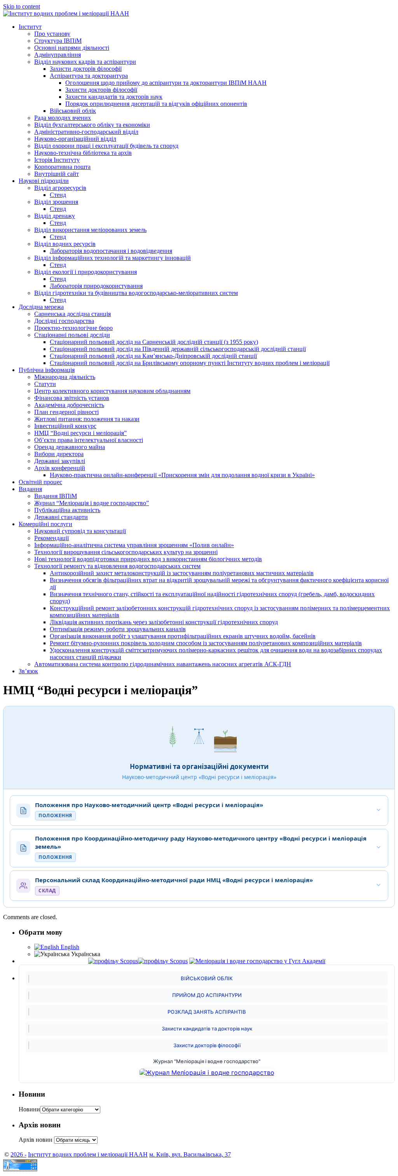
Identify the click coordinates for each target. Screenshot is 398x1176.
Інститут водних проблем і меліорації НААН (88, 1154)
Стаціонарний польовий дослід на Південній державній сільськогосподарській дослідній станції (178, 349)
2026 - (18, 1154)
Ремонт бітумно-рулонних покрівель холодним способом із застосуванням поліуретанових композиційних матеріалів (206, 643)
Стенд (58, 194)
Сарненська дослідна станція (72, 314)
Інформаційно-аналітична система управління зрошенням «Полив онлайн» (134, 545)
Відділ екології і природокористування (85, 272)
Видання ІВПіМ (55, 496)
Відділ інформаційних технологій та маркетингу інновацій (112, 258)
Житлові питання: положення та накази (87, 419)
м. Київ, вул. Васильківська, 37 (190, 1154)
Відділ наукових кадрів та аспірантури (85, 61)
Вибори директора (59, 454)
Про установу (52, 33)
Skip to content (21, 6)
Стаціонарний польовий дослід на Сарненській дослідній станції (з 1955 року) (154, 342)
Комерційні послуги (45, 524)
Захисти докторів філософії (86, 68)
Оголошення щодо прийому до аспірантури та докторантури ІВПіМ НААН (166, 82)
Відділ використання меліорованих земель (90, 229)
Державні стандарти (61, 517)
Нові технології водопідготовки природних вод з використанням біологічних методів (148, 559)
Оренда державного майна (69, 447)
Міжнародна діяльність (64, 377)
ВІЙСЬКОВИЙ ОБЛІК (207, 978)
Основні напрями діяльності (71, 47)
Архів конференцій (59, 468)
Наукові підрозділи (44, 180)
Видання (30, 489)
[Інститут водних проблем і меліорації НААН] (66, 13)
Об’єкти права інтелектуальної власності (88, 440)
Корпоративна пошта (62, 166)
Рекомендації (51, 538)
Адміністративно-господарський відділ (86, 131)
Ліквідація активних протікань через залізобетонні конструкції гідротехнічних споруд (164, 622)
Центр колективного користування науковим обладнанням (112, 391)
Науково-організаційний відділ (75, 138)
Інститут (30, 26)
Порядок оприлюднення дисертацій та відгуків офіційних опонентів (156, 103)
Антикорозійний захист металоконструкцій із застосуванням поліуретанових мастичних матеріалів (182, 573)
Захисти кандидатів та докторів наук (113, 96)
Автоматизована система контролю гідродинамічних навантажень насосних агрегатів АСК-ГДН (162, 664)
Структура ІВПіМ (58, 40)
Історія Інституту (57, 159)
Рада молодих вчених (62, 117)
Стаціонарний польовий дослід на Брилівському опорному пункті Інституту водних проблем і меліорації (190, 363)
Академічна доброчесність (69, 405)
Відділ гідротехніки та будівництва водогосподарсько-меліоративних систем (136, 293)
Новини (29, 1109)
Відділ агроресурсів (60, 187)
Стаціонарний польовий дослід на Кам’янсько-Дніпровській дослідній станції (153, 356)
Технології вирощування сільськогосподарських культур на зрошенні (126, 552)
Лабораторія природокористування (96, 286)
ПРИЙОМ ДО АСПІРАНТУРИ (207, 995)
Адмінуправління (57, 54)
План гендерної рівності (66, 412)
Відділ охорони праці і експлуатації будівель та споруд (106, 145)
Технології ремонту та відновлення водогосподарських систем (117, 566)
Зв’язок (28, 671)
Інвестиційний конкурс (65, 426)
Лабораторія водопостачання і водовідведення (111, 250)
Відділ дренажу (54, 215)
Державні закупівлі (59, 461)
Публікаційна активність (67, 510)
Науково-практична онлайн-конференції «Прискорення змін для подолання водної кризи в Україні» (182, 475)
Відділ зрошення (56, 201)
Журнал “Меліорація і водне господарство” (91, 503)
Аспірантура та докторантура (89, 75)
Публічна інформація (47, 370)
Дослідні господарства (64, 321)
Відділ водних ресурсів (65, 243)
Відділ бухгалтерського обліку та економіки (92, 124)
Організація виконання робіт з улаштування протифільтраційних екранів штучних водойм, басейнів (183, 636)
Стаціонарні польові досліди (72, 335)
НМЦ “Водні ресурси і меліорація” (80, 433)
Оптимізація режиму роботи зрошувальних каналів (118, 629)
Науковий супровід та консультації (80, 531)
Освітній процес (40, 482)
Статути (45, 384)
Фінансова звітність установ (71, 398)
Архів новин (35, 1139)
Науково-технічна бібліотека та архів (83, 152)
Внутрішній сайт (56, 173)
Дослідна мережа (41, 307)
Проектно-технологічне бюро (73, 328)
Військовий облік (73, 110)
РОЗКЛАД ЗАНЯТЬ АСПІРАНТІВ (207, 1012)
